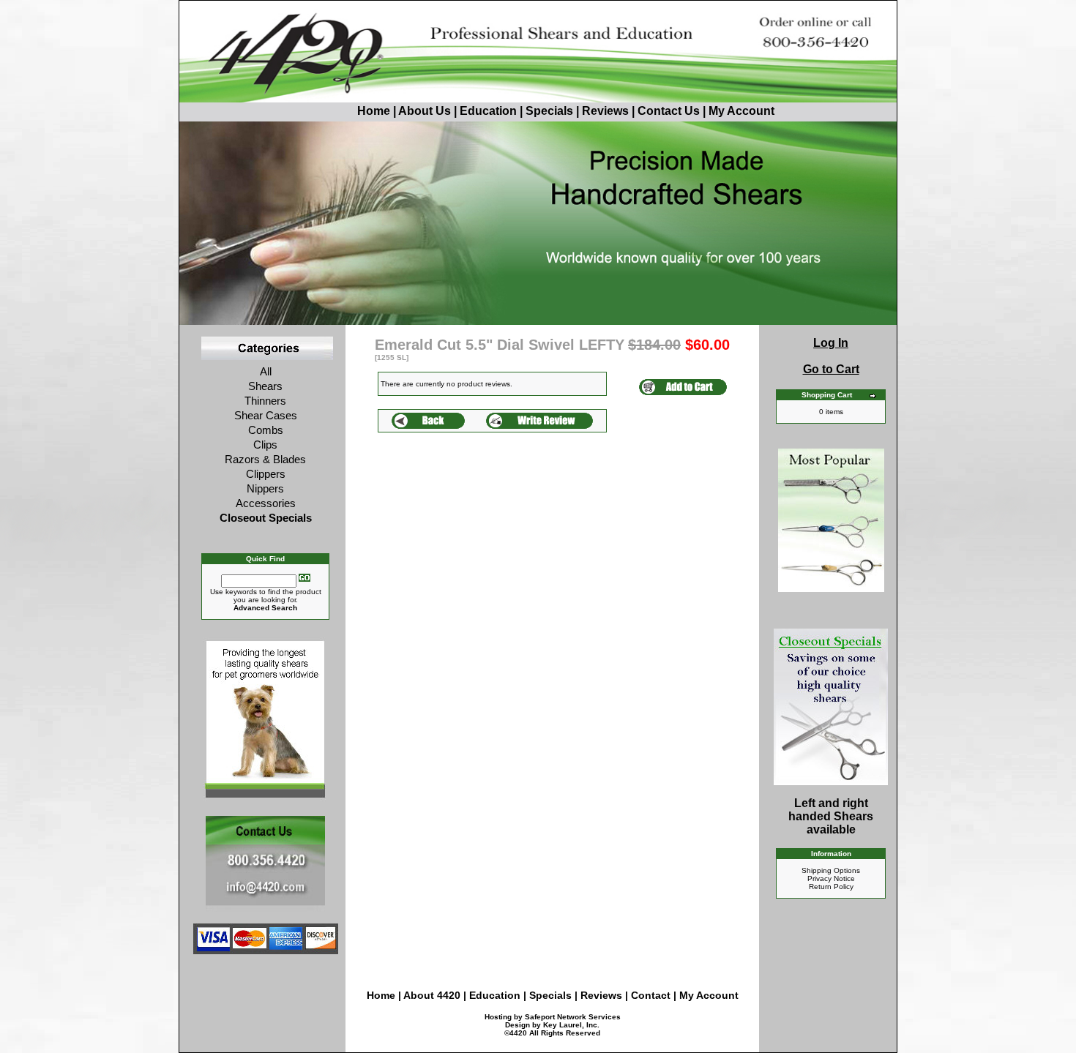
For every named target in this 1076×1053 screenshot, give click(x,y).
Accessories (266, 503)
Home (373, 111)
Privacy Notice (831, 878)
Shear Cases (265, 415)
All (266, 371)
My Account (741, 111)
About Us (426, 111)
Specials (549, 111)
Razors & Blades (265, 459)
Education (488, 111)
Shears (265, 386)
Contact (652, 995)
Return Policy (831, 887)
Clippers (265, 474)
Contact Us (669, 111)
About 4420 (431, 995)
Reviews (605, 111)
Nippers (265, 488)
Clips (265, 444)
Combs (265, 430)
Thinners (265, 400)
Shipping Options (831, 870)
